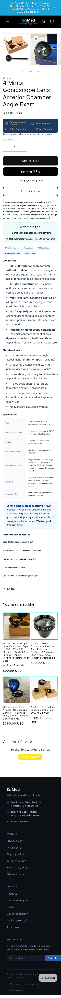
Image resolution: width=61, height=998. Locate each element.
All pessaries (14, 927)
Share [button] (11, 588)
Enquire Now (30, 191)
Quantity (8, 139)
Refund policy (14, 847)
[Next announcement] (54, 7)
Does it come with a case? (14, 567)
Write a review (30, 756)
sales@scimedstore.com (19, 521)
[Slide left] (22, 71)
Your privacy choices (18, 867)
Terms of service (16, 861)
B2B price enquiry (17, 913)
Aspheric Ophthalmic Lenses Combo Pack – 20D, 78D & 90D (43, 710)
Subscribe (53, 958)
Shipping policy (15, 854)
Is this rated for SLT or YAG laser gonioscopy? (22, 550)
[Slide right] (38, 71)
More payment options (30, 180)
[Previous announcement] (6, 7)
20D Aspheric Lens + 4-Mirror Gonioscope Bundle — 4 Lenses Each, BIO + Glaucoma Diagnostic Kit (15, 713)
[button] (7, 22)
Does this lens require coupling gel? (18, 542)
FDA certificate (15, 874)
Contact (11, 907)
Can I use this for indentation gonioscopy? (21, 576)
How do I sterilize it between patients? (19, 559)
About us (12, 893)
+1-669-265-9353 (20, 821)
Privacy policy (14, 840)
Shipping (23, 134)
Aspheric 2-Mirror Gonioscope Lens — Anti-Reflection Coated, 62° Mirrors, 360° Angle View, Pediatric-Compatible (43, 650)
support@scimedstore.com (26, 815)
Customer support (17, 900)
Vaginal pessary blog (19, 920)
